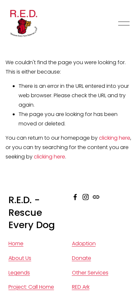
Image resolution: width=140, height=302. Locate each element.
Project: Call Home (31, 287)
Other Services (90, 272)
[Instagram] (85, 197)
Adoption (84, 243)
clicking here (114, 138)
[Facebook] (75, 197)
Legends (19, 272)
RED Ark (81, 287)
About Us (19, 258)
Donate (81, 258)
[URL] (96, 197)
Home (15, 243)
